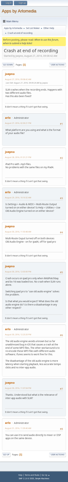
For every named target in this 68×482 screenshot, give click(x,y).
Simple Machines (42, 478)
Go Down (8, 64)
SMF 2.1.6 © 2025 (26, 478)
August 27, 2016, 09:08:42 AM (18, 79)
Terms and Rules (32, 475)
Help (20, 475)
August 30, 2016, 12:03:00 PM (18, 271)
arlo (8, 118)
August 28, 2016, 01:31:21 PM (18, 157)
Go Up (6, 454)
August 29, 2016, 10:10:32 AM (18, 197)
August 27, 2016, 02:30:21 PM (18, 123)
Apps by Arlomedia (19, 11)
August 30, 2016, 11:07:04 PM (18, 388)
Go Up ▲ (46, 475)
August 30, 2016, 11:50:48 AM (18, 231)
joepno (10, 74)
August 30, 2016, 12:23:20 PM (18, 334)
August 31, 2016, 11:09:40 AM (18, 428)
